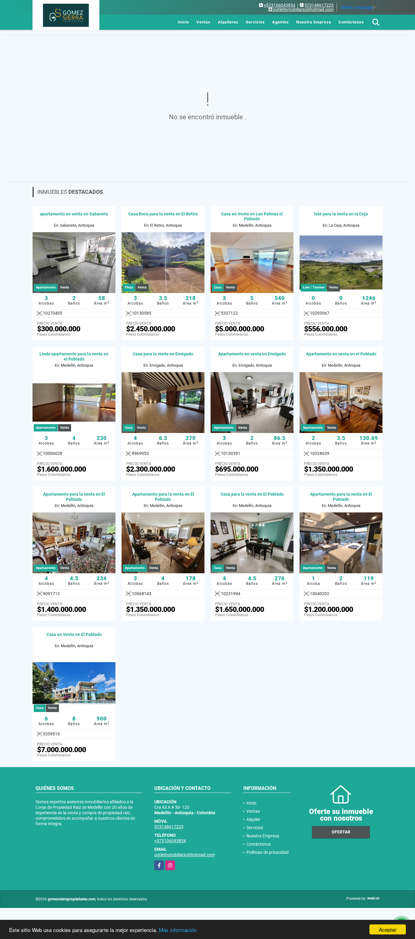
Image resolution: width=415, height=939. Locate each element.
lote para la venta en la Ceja (341, 213)
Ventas (203, 22)
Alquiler (253, 819)
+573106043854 (279, 5)
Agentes (280, 22)
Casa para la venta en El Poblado (252, 494)
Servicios (255, 22)
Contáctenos (351, 22)
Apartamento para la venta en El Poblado (74, 497)
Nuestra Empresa (313, 22)
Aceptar (387, 929)
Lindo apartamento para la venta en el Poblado (73, 356)
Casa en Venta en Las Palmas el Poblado (252, 216)
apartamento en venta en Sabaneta (74, 213)
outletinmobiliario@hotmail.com (184, 854)
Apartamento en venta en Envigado (252, 353)
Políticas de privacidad (267, 852)
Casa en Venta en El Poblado (74, 634)
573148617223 (319, 5)
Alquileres (228, 22)
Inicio (183, 22)
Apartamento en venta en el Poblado (341, 353)
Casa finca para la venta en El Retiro (163, 213)
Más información (178, 930)
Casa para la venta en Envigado (163, 353)
